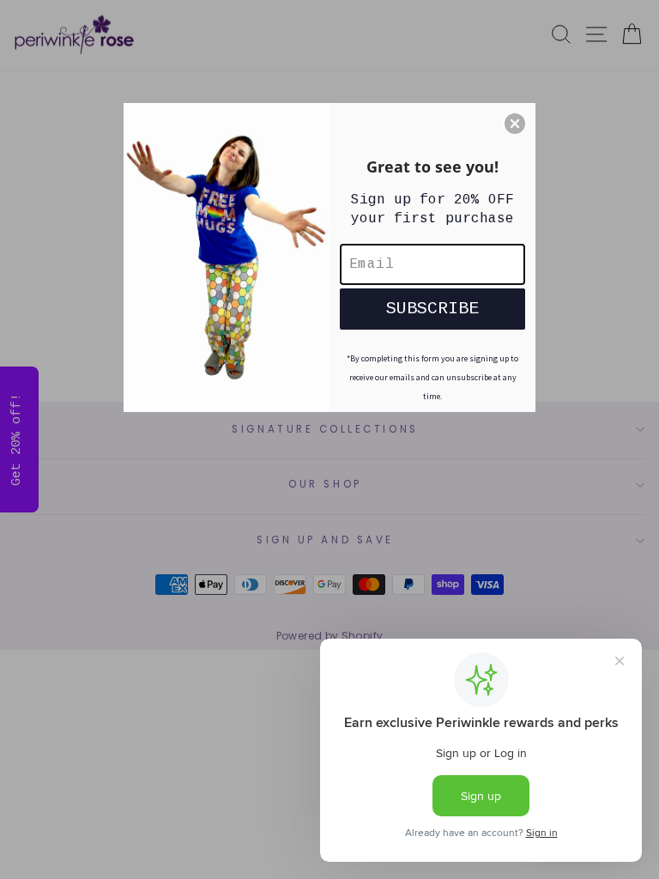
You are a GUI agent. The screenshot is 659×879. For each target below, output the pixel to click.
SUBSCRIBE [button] (432, 308)
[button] (515, 123)
